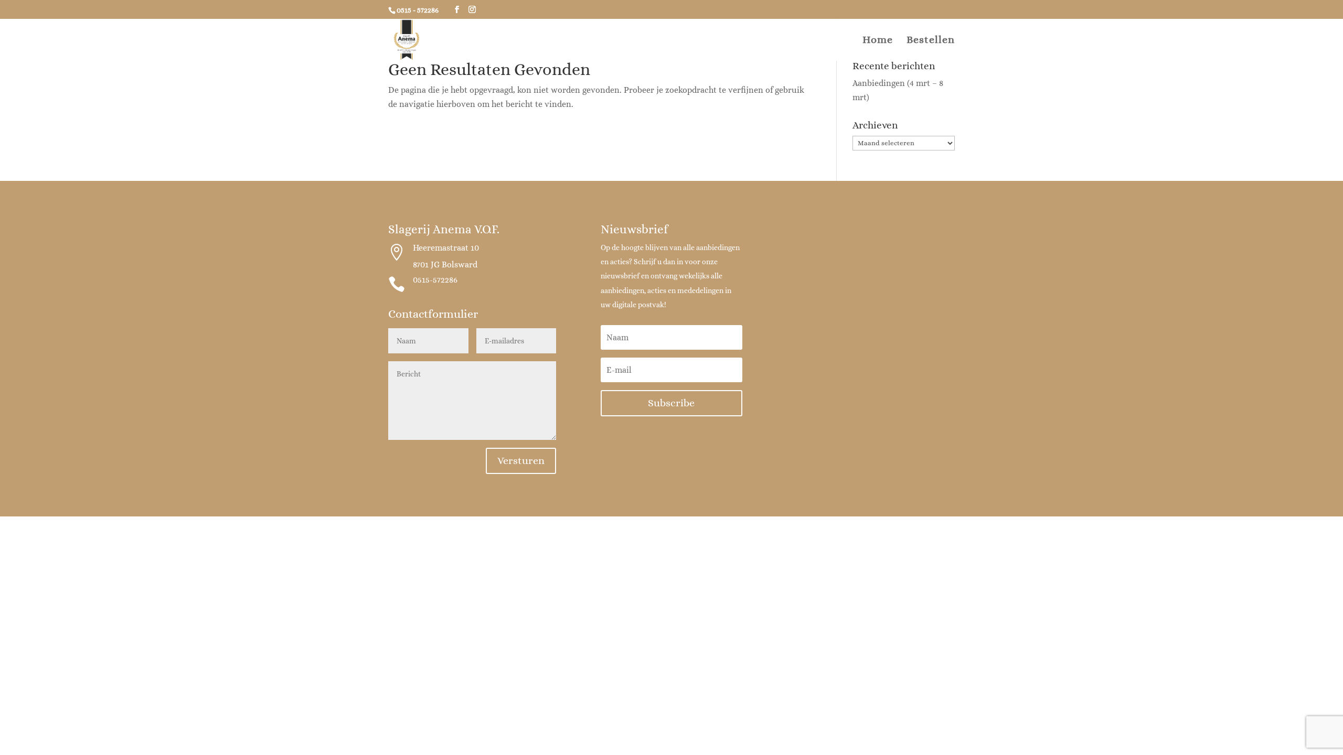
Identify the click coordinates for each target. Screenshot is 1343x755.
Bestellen (931, 41)
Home (877, 41)
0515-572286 (435, 280)
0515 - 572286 (418, 10)
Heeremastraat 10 (446, 248)
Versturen (521, 461)
